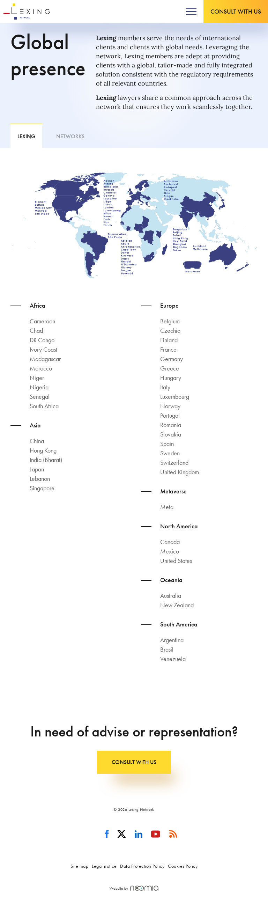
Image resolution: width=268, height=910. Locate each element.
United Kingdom (179, 472)
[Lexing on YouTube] (156, 834)
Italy (165, 387)
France (168, 349)
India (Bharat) (46, 460)
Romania (170, 425)
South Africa (44, 406)
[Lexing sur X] (121, 834)
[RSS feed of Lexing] (173, 834)
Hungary (170, 378)
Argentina (172, 640)
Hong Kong (43, 450)
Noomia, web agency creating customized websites (144, 888)
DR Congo (42, 340)
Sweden (170, 453)
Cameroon (42, 321)
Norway (170, 406)
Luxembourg (174, 396)
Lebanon (40, 479)
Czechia (170, 330)
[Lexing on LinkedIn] (139, 834)
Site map (79, 866)
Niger (37, 378)
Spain (167, 444)
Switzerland (174, 462)
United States (176, 561)
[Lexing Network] (26, 11)
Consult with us (235, 11)
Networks (70, 136)
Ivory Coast (43, 349)
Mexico (169, 551)
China (37, 441)
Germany (171, 359)
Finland (169, 340)
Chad (36, 330)
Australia (170, 596)
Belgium (170, 321)
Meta (166, 507)
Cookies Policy (183, 866)
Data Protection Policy (142, 866)
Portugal (170, 415)
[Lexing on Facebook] (107, 834)
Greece (169, 368)
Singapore (42, 488)
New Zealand (177, 605)
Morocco (41, 368)
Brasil (166, 649)
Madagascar (45, 359)
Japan (37, 469)
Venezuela (173, 659)
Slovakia (170, 434)
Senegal (40, 396)
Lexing (26, 136)
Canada (170, 542)
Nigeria (39, 387)
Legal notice (104, 866)
